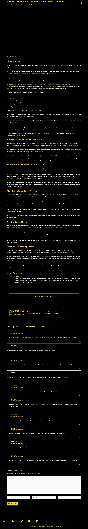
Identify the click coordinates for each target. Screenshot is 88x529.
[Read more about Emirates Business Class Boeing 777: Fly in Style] (53, 304)
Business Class (21, 314)
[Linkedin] (15, 56)
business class (34, 114)
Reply (80, 341)
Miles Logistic (51, 65)
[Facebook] (7, 56)
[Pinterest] (13, 56)
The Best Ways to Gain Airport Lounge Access (34, 312)
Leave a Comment (13, 314)
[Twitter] (10, 56)
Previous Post (11, 287)
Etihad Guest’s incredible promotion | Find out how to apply (16, 311)
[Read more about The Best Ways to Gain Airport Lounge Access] (35, 304)
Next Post (78, 287)
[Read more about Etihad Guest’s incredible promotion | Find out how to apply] (17, 303)
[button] (81, 3)
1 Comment (29, 314)
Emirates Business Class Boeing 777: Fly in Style (52, 312)
